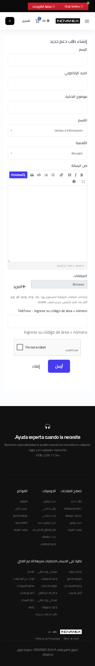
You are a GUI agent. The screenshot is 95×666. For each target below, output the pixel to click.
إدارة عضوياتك (49, 607)
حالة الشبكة (28, 600)
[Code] (39, 175)
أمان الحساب (75, 592)
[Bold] (81, 175)
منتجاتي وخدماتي (47, 571)
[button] (46, 20)
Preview (16, 175)
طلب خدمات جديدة (46, 614)
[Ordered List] (46, 175)
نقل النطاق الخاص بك (44, 529)
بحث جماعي (49, 515)
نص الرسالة (79, 165)
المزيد (17, 286)
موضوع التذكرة (76, 96)
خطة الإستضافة (73, 508)
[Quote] (32, 175)
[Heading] (69, 175)
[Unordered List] (53, 175)
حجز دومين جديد (46, 522)
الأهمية (81, 142)
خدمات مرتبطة (73, 515)
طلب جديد (76, 501)
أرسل (59, 366)
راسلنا (31, 607)
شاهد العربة (75, 529)
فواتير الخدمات (49, 585)
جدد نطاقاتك (49, 536)
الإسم (83, 49)
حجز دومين (75, 522)
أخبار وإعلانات (27, 592)
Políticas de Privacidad (48, 639)
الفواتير (24, 501)
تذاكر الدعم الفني (47, 592)
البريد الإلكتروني (76, 72)
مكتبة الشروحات (42, 6)
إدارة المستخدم (73, 585)
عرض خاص (21, 508)
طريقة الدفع (20, 515)
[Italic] (76, 175)
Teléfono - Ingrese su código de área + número (52, 310)
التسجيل (26, 20)
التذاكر (30, 571)
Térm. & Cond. (71, 639)
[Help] (74, 181)
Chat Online (73, 6)
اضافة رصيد (21, 522)
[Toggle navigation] (87, 21)
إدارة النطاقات (48, 544)
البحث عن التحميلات (23, 578)
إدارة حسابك (75, 571)
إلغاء (36, 366)
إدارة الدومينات (49, 578)
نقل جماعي (49, 508)
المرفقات (80, 275)
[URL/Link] (61, 175)
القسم (82, 120)
